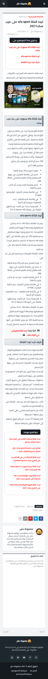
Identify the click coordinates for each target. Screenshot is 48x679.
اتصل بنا (33, 670)
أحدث (41, 631)
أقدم (6, 631)
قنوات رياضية (37, 510)
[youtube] (24, 657)
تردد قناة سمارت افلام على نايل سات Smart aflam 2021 (24, 440)
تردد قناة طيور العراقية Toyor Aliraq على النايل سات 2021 (24, 486)
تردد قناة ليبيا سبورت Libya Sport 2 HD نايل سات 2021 (25, 468)
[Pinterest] (30, 518)
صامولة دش (26, 529)
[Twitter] (35, 518)
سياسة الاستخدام (24, 674)
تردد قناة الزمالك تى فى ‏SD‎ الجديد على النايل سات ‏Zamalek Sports (25, 459)
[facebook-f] (30, 657)
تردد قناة (23, 16)
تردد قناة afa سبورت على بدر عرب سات (24, 48)
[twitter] (18, 657)
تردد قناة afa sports (30, 56)
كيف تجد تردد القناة (30, 62)
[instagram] (36, 657)
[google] (12, 657)
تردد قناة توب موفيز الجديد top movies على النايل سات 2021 (27, 477)
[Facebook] (41, 518)
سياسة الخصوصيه (19, 670)
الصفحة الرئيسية (35, 16)
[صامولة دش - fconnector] (23, 4)
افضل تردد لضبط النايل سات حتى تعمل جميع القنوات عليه (26, 449)
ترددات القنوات (19, 506)
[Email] (25, 518)
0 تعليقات (11, 34)
